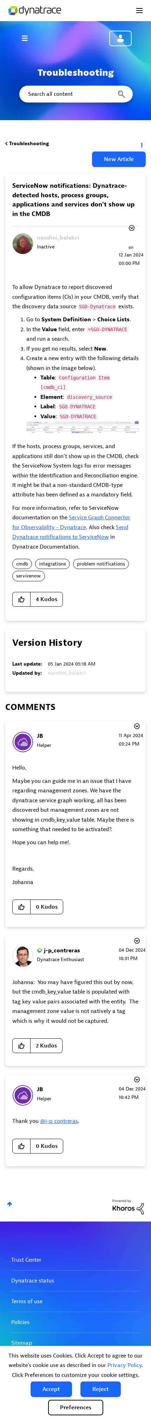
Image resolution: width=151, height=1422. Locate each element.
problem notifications (101, 564)
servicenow (28, 576)
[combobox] (75, 94)
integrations (52, 564)
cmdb (22, 564)
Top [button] (9, 1204)
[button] (51, 1389)
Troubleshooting (29, 144)
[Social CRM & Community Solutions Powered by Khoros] (128, 1207)
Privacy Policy (124, 1365)
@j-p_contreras (59, 1121)
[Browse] (28, 38)
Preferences (75, 1407)
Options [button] (141, 143)
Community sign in (120, 38)
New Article (119, 159)
